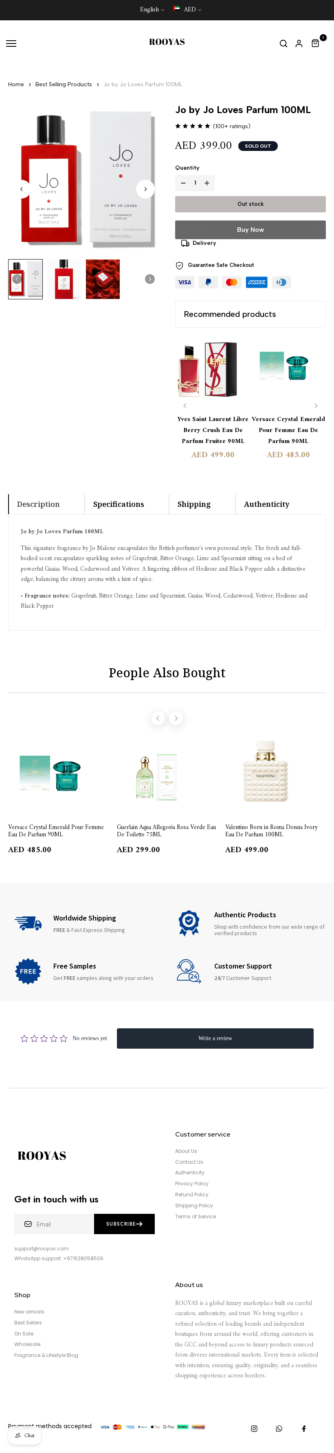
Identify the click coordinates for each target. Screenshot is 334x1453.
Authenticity (189, 1172)
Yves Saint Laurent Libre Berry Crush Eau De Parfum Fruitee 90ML (212, 430)
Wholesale (27, 1344)
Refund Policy (192, 1194)
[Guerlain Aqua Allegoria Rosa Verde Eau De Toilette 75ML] (167, 775)
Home (16, 84)
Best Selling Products (63, 84)
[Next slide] (145, 189)
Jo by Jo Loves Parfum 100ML (142, 84)
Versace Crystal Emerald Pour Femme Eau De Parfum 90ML (288, 430)
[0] (315, 43)
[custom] (254, 1428)
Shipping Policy (194, 1205)
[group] (25, 279)
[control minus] (181, 183)
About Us (186, 1151)
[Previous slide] (185, 406)
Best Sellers (28, 1323)
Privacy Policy (192, 1183)
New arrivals (29, 1312)
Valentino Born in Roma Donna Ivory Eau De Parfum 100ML (271, 831)
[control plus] (208, 183)
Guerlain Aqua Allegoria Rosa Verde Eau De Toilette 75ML (166, 831)
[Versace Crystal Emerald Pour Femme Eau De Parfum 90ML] (288, 372)
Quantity (187, 167)
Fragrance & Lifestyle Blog (46, 1355)
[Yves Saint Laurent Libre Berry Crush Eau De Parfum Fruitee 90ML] (212, 372)
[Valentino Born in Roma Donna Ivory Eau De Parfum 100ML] (275, 775)
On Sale (23, 1334)
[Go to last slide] (21, 189)
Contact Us (189, 1162)
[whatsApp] (279, 1428)
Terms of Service (195, 1216)
